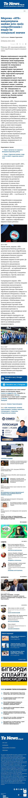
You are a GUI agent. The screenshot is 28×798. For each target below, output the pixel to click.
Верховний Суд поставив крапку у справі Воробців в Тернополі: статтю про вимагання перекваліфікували (13, 722)
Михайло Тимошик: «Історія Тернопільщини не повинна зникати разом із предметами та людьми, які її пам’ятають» (13, 597)
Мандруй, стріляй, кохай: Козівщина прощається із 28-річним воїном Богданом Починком (18, 480)
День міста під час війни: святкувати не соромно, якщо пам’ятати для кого (13, 718)
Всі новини (23, 522)
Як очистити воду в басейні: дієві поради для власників (13, 475)
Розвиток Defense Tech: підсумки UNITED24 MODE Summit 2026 (13, 470)
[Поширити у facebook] (17, 44)
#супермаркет (5, 411)
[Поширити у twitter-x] (20, 44)
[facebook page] (16, 789)
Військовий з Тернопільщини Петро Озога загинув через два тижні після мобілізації (14, 693)
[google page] (14, 789)
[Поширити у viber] (23, 44)
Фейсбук (4, 398)
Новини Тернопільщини (14, 404)
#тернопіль (14, 411)
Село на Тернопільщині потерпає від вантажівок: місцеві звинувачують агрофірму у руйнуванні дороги (12, 703)
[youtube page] (21, 789)
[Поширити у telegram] (25, 44)
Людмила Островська (14, 560)
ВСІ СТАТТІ (24, 541)
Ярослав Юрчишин (13, 621)
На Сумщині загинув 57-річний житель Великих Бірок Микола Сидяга (18, 504)
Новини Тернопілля (16, 37)
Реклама (5, 750)
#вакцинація (12, 407)
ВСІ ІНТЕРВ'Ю (23, 576)
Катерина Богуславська (15, 570)
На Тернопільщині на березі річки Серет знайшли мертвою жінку (13, 698)
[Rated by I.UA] (22, 795)
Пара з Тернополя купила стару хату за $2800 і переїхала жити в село (13, 156)
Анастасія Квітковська (15, 550)
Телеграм (4, 400)
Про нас (4, 742)
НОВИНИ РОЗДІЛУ (22, 659)
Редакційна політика (8, 747)
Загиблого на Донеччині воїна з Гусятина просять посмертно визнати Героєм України (18, 462)
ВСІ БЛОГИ (24, 605)
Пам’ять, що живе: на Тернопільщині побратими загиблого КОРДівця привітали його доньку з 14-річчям (13, 518)
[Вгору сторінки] (25, 791)
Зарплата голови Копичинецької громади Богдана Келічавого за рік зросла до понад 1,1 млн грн (14, 713)
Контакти (5, 745)
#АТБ (5, 407)
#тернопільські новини (8, 413)
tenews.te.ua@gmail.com (8, 393)
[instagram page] (25, 789)
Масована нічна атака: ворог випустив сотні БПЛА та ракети (13, 487)
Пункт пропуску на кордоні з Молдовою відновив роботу (12, 499)
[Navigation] (25, 11)
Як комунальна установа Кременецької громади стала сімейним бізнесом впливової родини (12, 493)
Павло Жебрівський (14, 612)
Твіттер (16, 395)
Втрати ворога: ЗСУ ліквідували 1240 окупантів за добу (14, 511)
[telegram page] (23, 789)
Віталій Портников (13, 628)
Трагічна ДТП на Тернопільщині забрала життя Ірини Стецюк (13, 708)
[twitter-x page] (19, 789)
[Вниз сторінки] (25, 795)
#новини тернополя (17, 409)
